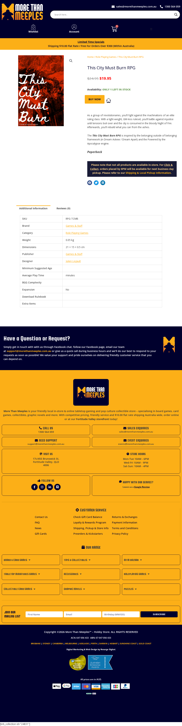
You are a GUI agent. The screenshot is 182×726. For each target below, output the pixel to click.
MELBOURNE (71, 643)
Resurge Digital (108, 649)
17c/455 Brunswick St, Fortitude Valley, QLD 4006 (46, 462)
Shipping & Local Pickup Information (148, 172)
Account (74, 31)
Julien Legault (73, 261)
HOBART (114, 643)
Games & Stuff (74, 225)
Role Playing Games (106, 56)
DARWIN (103, 643)
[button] (151, 29)
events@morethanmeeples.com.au (136, 443)
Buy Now (95, 99)
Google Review (142, 486)
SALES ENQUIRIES (138, 428)
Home (90, 56)
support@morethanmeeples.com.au (29, 351)
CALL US (48, 428)
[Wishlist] (33, 27)
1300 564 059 (46, 432)
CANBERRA (57, 643)
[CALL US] (40, 428)
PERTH (94, 643)
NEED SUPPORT (48, 440)
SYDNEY (46, 643)
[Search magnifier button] (175, 14)
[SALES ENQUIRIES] (124, 428)
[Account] (74, 27)
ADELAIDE (84, 643)
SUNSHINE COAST (128, 643)
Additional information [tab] (33, 208)
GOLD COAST (145, 643)
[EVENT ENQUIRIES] (125, 440)
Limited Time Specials (91, 42)
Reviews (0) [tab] (63, 208)
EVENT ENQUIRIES (138, 440)
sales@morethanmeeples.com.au (136, 431)
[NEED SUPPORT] (36, 440)
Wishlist (33, 31)
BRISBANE (36, 643)
